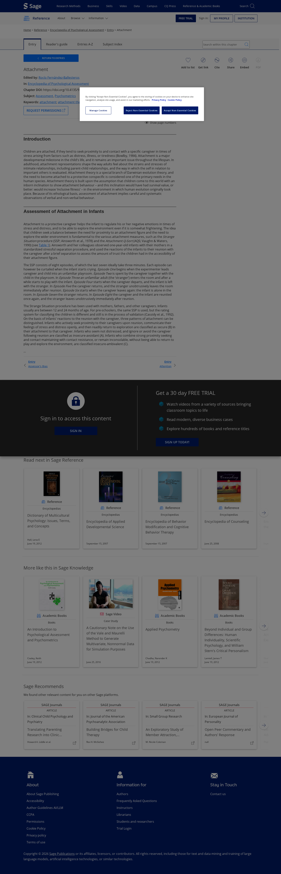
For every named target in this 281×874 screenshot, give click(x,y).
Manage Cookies (98, 110)
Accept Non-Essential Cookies (180, 110)
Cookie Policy (175, 99)
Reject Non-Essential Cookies (142, 110)
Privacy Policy (159, 99)
